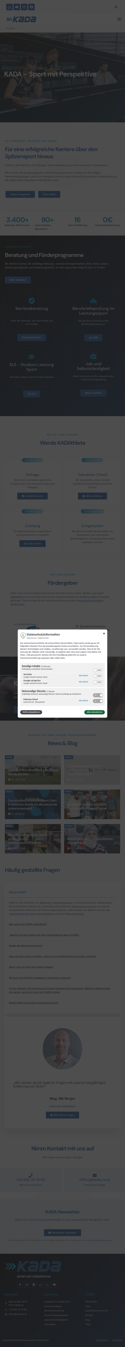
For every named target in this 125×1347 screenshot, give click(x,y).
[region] (62, 685)
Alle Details (83, 676)
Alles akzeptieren (94, 712)
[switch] (98, 670)
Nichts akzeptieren (31, 712)
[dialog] (62, 673)
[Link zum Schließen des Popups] (104, 634)
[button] (94, 670)
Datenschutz (43, 638)
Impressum (31, 638)
